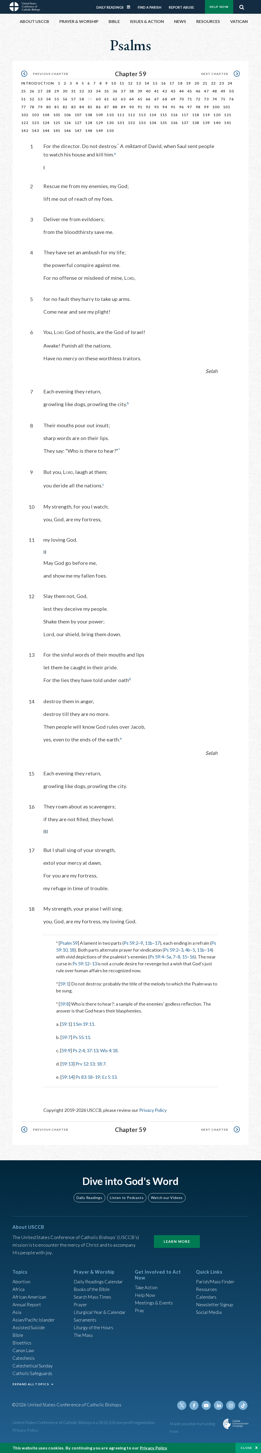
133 (142, 123)
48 (214, 91)
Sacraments (85, 1320)
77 (23, 107)
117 (185, 115)
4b (187, 950)
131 (120, 123)
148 (88, 130)
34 (98, 91)
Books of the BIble (92, 1289)
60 (98, 99)
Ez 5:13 (109, 1077)
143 (35, 130)
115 (163, 115)
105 (56, 115)
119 (206, 115)
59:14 (67, 1077)
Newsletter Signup (214, 1304)
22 (213, 83)
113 (142, 115)
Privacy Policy (153, 1110)
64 (131, 99)
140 (216, 123)
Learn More (177, 1241)
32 (81, 91)
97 (189, 107)
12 (130, 83)
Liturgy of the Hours (93, 1327)
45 (189, 91)
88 (115, 107)
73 (206, 99)
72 (198, 99)
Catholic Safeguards (32, 1373)
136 (174, 123)
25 (23, 91)
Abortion (21, 1281)
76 (231, 99)
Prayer (80, 1304)
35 (106, 91)
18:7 (101, 1064)
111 (120, 115)
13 (138, 83)
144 (46, 130)
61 (106, 99)
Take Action (146, 1287)
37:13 (92, 1050)
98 (198, 107)
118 (195, 115)
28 (48, 91)
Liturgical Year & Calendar (100, 1312)
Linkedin (218, 1405)
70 (181, 99)
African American (29, 1297)
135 (163, 123)
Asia (16, 1312)
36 (115, 91)
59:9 (65, 1050)
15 (155, 83)
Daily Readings (110, 7)
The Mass (83, 1335)
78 (32, 107)
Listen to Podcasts (126, 1197)
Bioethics (21, 1342)
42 (164, 91)
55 (56, 99)
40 (148, 91)
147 (78, 130)
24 (230, 83)
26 (32, 91)
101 (226, 107)
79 (40, 107)
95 (173, 107)
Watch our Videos (167, 1197)
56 (65, 99)
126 (67, 123)
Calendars (206, 1297)
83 (73, 107)
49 (223, 91)
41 (156, 91)
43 (173, 91)
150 (110, 130)
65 (140, 99)
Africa (18, 1289)
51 (23, 99)
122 (24, 123)
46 (198, 91)
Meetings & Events (154, 1302)
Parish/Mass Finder (215, 1281)
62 (115, 99)
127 (78, 123)
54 (48, 99)
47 (206, 91)
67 (156, 99)
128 (88, 123)
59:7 (66, 1037)
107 (78, 115)
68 (164, 99)
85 (90, 107)
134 (152, 123)
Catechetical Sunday (32, 1365)
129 (99, 123)
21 (205, 83)
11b (148, 943)
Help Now (219, 7)
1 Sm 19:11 (83, 1024)
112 (131, 115)
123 (35, 123)
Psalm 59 (68, 943)
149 (99, 130)
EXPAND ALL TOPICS (30, 1384)
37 (123, 91)
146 (67, 130)
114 (152, 115)
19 (188, 83)
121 (227, 115)
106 (67, 115)
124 (46, 123)
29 (56, 91)
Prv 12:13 (85, 1064)
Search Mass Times (92, 1297)
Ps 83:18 (84, 1077)
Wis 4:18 (109, 1050)
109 (99, 115)
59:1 (64, 984)
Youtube (206, 1405)
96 (181, 107)
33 (90, 91)
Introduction (37, 83)
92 (148, 107)
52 (32, 99)
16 (163, 83)
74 (214, 99)
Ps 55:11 (81, 1037)
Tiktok (242, 1405)
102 (24, 115)
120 (216, 115)
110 (110, 115)
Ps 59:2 (131, 943)
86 (98, 107)
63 (123, 99)
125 (56, 123)
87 (106, 107)
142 (24, 130)
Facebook (194, 1405)
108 (88, 115)
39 (140, 91)
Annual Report (26, 1304)
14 (147, 83)
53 (40, 99)
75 (223, 99)
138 (195, 123)
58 (81, 99)
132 (131, 123)
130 (110, 123)
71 (189, 99)
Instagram (230, 1405)
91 (140, 107)
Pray (139, 1310)
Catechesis (23, 1358)
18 (180, 83)
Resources (206, 1289)
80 (48, 107)
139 (206, 123)
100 (215, 107)
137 (185, 123)
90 (131, 107)
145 (56, 130)
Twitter (181, 1405)
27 (40, 91)
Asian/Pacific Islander (33, 1320)
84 (81, 107)
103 (35, 115)
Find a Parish (149, 7)
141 (227, 123)
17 (171, 83)
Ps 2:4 (79, 1050)
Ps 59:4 (156, 956)
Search (241, 6)
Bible (17, 1335)
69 (173, 99)
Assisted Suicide (28, 1327)
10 (113, 83)
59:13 (67, 1064)
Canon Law (23, 1350)
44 (181, 91)
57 (73, 99)
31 (73, 91)
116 (174, 115)
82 (65, 107)
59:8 (64, 1004)
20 (196, 83)
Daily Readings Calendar (130, 7)
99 (206, 107)
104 (46, 115)
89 (123, 107)
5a (168, 956)
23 (221, 83)
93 (156, 107)
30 (65, 91)
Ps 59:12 (80, 963)
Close (246, 1448)
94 (164, 107)
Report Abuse (181, 7)
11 (122, 83)
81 (56, 107)
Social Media (208, 1312)
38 (131, 91)
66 (148, 99)
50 (231, 91)
